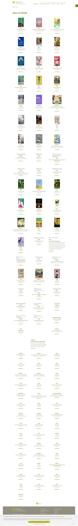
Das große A (57, 349)
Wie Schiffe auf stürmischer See (21, 87)
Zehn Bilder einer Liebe (39, 234)
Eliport (14, 6)
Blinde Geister (39, 156)
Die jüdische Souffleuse (21, 379)
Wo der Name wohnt (21, 273)
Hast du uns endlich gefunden (21, 429)
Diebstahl (21, 106)
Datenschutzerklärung (60, 516)
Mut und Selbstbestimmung (57, 367)
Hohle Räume (57, 339)
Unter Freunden (57, 48)
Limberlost (39, 379)
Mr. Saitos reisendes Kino (57, 68)
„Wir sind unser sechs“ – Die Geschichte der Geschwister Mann (57, 440)
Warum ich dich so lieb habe (57, 369)
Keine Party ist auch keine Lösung (57, 254)
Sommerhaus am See (39, 399)
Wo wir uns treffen (21, 186)
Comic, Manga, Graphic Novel (20, 252)
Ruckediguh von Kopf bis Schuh (39, 273)
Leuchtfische (57, 294)
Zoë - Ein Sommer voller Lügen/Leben (57, 29)
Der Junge (57, 224)
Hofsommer (39, 48)
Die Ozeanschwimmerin (21, 48)
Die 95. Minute (39, 419)
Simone (39, 439)
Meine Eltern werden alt (21, 294)
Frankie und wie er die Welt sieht (21, 349)
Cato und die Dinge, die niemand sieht (21, 304)
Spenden (64, 2)
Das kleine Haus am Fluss (39, 429)
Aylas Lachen (39, 167)
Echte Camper (39, 389)
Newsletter (52, 2)
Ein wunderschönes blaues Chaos (57, 389)
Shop (55, 2)
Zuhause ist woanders (21, 68)
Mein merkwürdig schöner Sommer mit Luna (21, 224)
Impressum (59, 499)
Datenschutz (63, 499)
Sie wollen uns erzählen (21, 29)
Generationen (33, 314)
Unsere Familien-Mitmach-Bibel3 (57, 106)
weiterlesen (20, 33)
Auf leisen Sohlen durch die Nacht (21, 419)
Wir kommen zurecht (21, 205)
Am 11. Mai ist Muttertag (54, 236)
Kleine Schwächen (57, 87)
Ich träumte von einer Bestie (39, 460)
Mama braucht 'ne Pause (21, 254)
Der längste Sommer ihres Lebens (21, 399)
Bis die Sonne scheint (57, 205)
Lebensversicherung (21, 126)
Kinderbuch (57, 28)
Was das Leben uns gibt (57, 167)
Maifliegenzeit (21, 314)
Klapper (39, 224)
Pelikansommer (21, 389)
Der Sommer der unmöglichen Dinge (39, 186)
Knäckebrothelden (39, 146)
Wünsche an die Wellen (21, 329)
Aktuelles (48, 2)
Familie (21, 165)
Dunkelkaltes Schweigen (21, 369)
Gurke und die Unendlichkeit (39, 349)
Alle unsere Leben (39, 126)
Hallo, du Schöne (57, 450)
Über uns (61, 2)
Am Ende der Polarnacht (21, 450)
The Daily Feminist (39, 106)
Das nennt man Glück (21, 156)
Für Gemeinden (53, 3)
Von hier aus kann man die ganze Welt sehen (39, 329)
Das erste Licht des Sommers (57, 359)
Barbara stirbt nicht (57, 419)
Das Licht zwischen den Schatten (39, 409)
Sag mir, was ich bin (21, 339)
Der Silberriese (39, 339)
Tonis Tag (39, 369)
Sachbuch (38, 437)
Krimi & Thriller (20, 367)
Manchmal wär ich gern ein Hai (57, 146)
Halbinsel (57, 273)
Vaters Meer (57, 399)
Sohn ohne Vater (39, 254)
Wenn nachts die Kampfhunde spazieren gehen (39, 284)
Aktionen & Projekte (44, 2)
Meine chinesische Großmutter (39, 294)
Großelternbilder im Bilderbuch (38, 316)
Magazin (62, 3)
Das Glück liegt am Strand (39, 304)
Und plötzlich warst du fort (57, 460)
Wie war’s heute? (21, 167)
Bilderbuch (56, 407)
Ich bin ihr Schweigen (57, 304)
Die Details (21, 460)
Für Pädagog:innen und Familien (44, 3)
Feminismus (39, 105)
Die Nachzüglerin (57, 329)
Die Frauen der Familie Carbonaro (21, 359)
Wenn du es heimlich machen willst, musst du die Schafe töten (57, 157)
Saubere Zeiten (21, 439)
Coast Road (21, 283)
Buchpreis (58, 3)
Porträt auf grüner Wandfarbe (39, 450)
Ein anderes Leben (57, 283)
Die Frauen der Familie (39, 68)
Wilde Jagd (21, 470)
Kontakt (58, 2)
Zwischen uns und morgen (57, 379)
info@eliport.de (15, 491)
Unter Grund (57, 186)
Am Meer (57, 429)
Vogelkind (21, 244)
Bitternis (21, 409)
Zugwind (39, 87)
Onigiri (57, 126)
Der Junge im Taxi (21, 146)
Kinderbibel (57, 105)
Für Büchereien (35, 3)
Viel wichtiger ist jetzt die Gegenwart (39, 29)
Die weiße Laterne (39, 205)
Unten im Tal (39, 359)
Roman (21, 28)
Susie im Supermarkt (57, 314)
